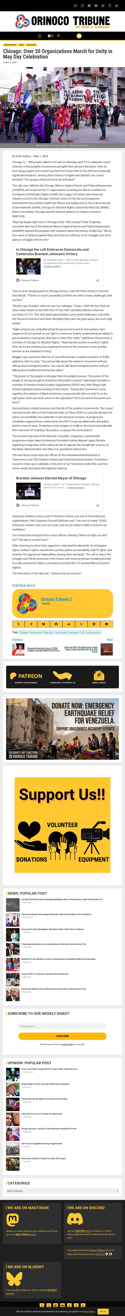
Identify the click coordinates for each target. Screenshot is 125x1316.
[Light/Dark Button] (51, 35)
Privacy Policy (89, 1311)
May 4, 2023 (11, 62)
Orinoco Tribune (97, 1250)
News (21, 45)
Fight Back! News (23, 585)
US (83, 632)
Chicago (24, 632)
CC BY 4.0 (100, 1254)
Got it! (103, 1312)
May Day (49, 632)
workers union (93, 632)
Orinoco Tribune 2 (56, 599)
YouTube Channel (75, 35)
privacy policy (67, 1044)
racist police (61, 632)
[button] (39, 37)
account (25, 1234)
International (10, 45)
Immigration (36, 632)
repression (74, 632)
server (83, 1231)
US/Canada (31, 45)
